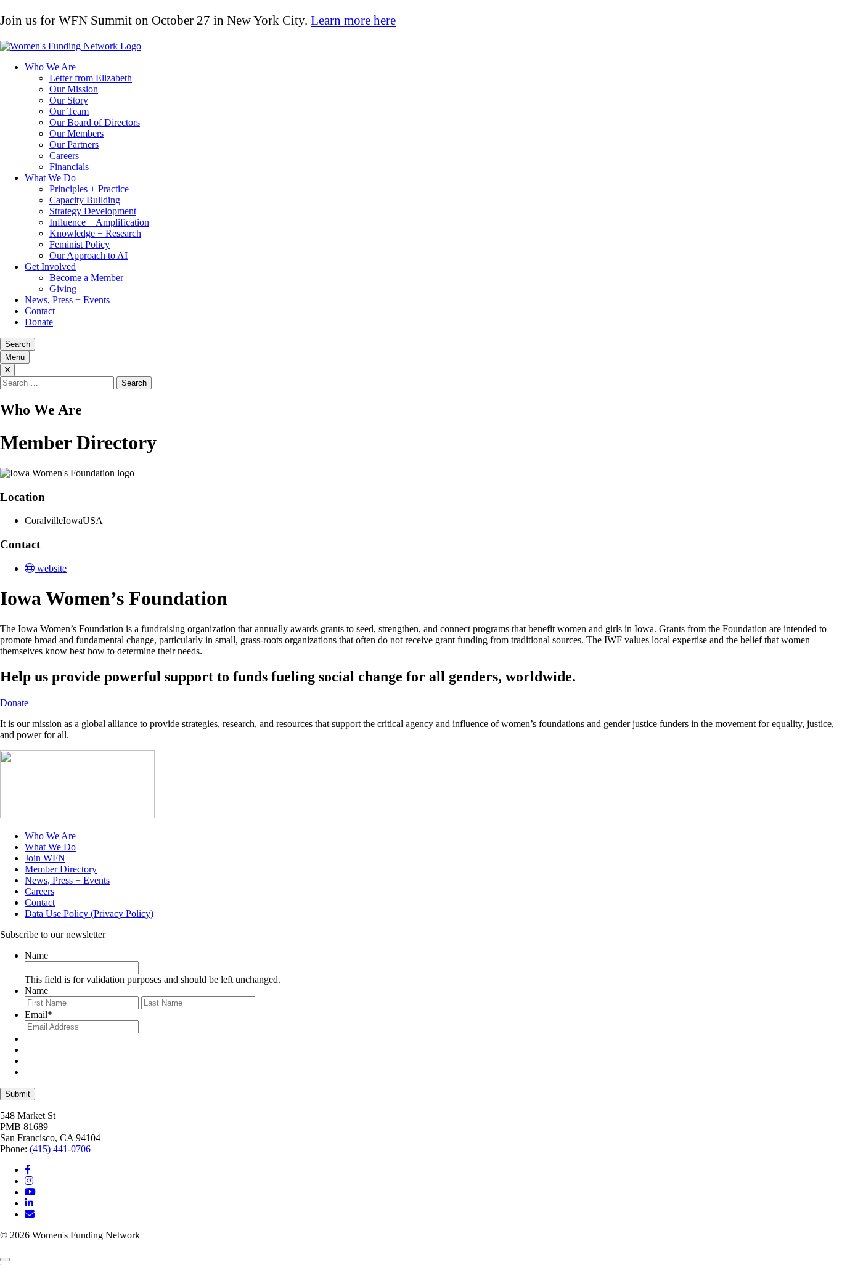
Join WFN (45, 858)
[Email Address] (30, 1214)
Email (38, 1014)
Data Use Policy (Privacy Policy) (89, 913)
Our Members (76, 133)
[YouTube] (30, 1192)
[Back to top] (5, 1259)
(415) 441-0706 (60, 1149)
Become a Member (86, 277)
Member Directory (61, 869)
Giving (62, 288)
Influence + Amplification (99, 222)
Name (36, 955)
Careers (64, 155)
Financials (69, 166)
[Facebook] (28, 1170)
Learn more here (353, 20)
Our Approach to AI (88, 255)
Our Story (68, 100)
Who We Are (50, 67)
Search (17, 344)
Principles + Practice (89, 189)
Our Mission (73, 89)
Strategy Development (92, 211)
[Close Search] (7, 370)
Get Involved (50, 266)
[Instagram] (29, 1181)
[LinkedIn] (29, 1203)
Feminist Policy (79, 244)
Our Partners (74, 144)
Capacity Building (84, 200)
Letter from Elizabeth (90, 78)
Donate (39, 322)
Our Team (69, 111)
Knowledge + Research (95, 233)
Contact (40, 311)
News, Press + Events (67, 300)
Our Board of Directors (94, 122)
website (51, 568)
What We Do (50, 178)
